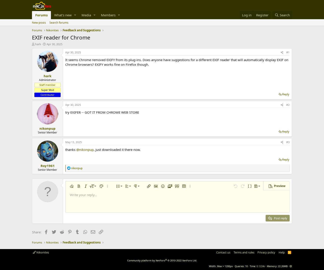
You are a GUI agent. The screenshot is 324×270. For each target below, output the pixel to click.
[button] (75, 15)
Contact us (223, 252)
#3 (288, 142)
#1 (288, 52)
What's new (63, 15)
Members (108, 15)
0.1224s (261, 266)
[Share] (282, 52)
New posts (39, 22)
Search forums (58, 22)
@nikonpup (85, 149)
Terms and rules (244, 252)
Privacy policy (266, 252)
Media (86, 15)
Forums (41, 15)
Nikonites (42, 252)
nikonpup (47, 128)
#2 (288, 105)
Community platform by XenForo (162, 260)
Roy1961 (48, 165)
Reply (285, 94)
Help (282, 252)
